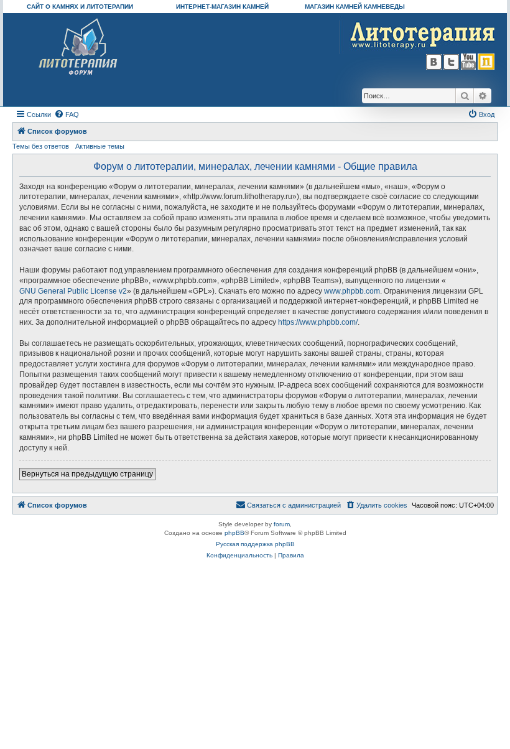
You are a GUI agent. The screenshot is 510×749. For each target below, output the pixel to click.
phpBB (234, 532)
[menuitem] (66, 114)
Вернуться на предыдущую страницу (87, 474)
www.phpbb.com (352, 291)
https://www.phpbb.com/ (318, 322)
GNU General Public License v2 (73, 291)
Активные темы (99, 146)
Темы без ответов (40, 146)
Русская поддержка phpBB (255, 544)
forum (282, 524)
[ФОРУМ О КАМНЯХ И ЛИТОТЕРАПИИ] (79, 47)
